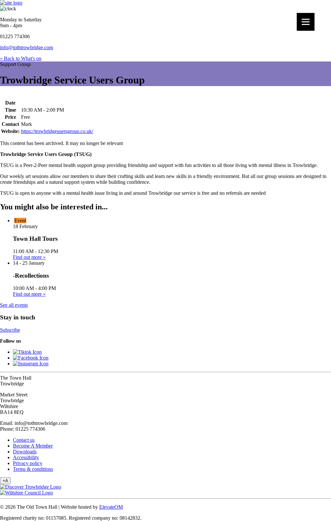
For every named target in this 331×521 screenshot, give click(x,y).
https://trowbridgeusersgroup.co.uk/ (57, 131)
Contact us (24, 440)
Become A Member (33, 446)
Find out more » (29, 257)
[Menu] (306, 22)
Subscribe (10, 330)
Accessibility (26, 457)
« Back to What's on (20, 58)
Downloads (25, 451)
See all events (14, 305)
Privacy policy (27, 463)
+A (5, 480)
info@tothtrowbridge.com (26, 47)
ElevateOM (111, 507)
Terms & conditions (33, 469)
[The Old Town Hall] (11, 3)
